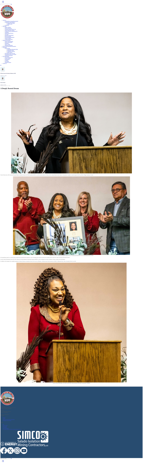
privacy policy (5, 425)
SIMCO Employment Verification (9, 419)
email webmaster (6, 428)
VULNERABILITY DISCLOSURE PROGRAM (12, 429)
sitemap (4, 417)
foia (3, 424)
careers (4, 418)
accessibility (5, 427)
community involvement (7, 420)
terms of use (5, 426)
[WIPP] (7, 18)
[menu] (6, 56)
